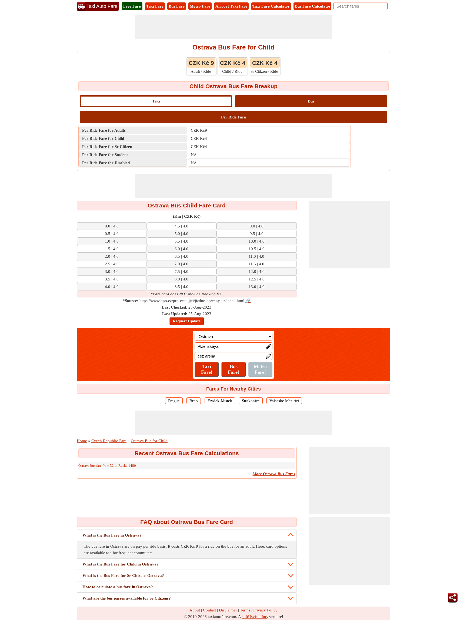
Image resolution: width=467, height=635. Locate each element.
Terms (245, 610)
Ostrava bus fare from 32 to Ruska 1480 (107, 466)
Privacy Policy (265, 610)
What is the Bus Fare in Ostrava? (112, 535)
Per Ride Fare (233, 117)
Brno (193, 401)
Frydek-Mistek (220, 401)
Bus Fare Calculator (313, 6)
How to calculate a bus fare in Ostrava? (117, 587)
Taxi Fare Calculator (271, 6)
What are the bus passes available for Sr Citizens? (126, 598)
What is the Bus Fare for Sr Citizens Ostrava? (123, 575)
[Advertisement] (233, 27)
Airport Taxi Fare (231, 6)
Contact (209, 610)
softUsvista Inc (254, 616)
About (194, 610)
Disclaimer (228, 610)
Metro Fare (200, 6)
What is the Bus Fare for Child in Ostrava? (120, 564)
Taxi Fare (155, 6)
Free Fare (132, 6)
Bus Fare (177, 6)
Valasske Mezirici (284, 401)
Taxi (156, 101)
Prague (174, 401)
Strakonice (251, 401)
